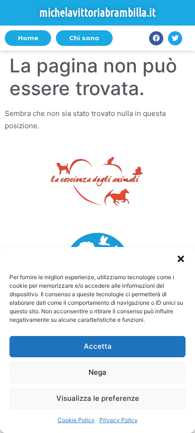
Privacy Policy (118, 420)
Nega (97, 372)
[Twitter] (175, 38)
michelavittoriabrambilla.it (97, 12)
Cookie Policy (76, 420)
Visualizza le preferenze (97, 398)
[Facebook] (156, 38)
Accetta (98, 346)
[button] (181, 259)
